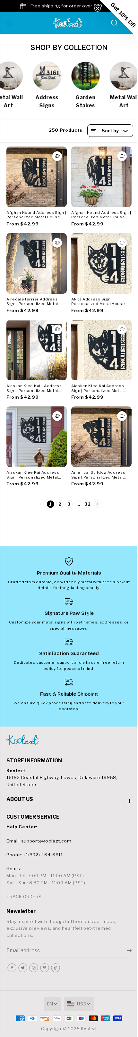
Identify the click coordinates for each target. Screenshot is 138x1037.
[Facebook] (11, 967)
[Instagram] (33, 967)
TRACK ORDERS (24, 896)
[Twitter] (22, 967)
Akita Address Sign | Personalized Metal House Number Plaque (98, 302)
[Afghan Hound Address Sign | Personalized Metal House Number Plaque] (36, 177)
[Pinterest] (44, 967)
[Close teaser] (97, 8)
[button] (10, 23)
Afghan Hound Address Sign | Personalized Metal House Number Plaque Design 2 (101, 215)
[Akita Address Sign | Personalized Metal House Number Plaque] (101, 263)
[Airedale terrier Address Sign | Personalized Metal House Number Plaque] (36, 263)
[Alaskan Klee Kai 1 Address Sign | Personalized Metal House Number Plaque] (36, 350)
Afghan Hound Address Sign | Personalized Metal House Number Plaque (36, 215)
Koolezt (89, 1028)
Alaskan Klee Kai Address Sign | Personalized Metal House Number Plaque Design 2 (97, 388)
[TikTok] (55, 967)
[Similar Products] (57, 156)
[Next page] (97, 504)
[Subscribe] (129, 951)
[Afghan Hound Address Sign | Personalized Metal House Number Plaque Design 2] (101, 177)
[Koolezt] (67, 23)
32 (87, 504)
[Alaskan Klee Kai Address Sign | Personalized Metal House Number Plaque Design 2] (101, 350)
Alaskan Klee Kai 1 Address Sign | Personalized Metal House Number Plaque (34, 388)
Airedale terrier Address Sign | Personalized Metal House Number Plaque (32, 302)
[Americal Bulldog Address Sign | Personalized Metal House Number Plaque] (101, 436)
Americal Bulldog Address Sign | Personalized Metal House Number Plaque (98, 475)
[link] (69, 740)
